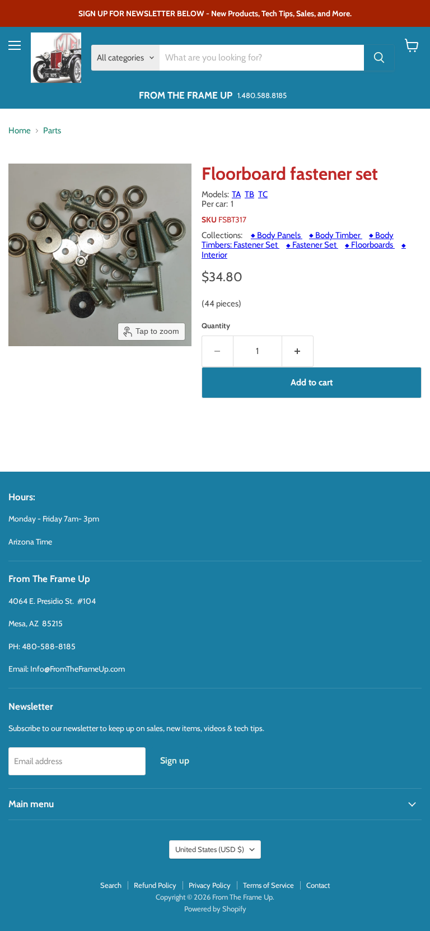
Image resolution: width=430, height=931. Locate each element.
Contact (318, 885)
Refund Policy (155, 885)
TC (263, 194)
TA (236, 194)
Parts (52, 131)
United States (209, 849)
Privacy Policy (210, 885)
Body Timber (335, 235)
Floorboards (370, 245)
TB (249, 194)
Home (19, 131)
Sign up (174, 760)
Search (110, 885)
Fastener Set (312, 245)
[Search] (379, 58)
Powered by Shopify (215, 908)
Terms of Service (268, 885)
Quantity (216, 326)
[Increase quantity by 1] (298, 351)
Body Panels (276, 235)
